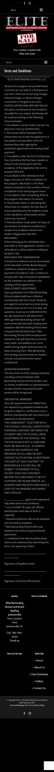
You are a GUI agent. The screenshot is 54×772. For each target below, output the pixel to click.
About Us (40, 667)
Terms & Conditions (32, 705)
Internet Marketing (17, 705)
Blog (42, 705)
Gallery (39, 681)
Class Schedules (39, 674)
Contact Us (40, 688)
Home (39, 660)
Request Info (27, 46)
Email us (14, 640)
